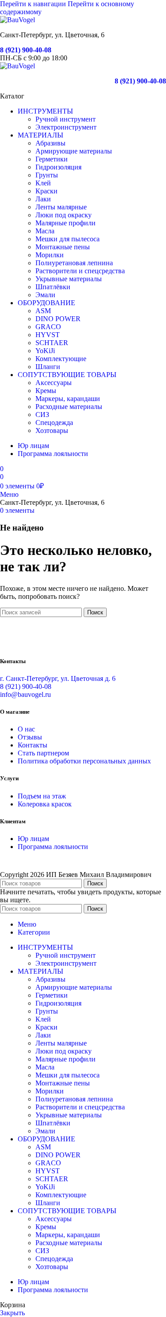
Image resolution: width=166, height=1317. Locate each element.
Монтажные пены (62, 247)
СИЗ (42, 414)
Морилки (49, 255)
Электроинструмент (66, 127)
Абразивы (50, 143)
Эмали (45, 295)
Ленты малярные (61, 207)
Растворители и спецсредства (80, 271)
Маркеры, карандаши (67, 398)
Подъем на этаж (42, 796)
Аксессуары (53, 382)
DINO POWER (58, 318)
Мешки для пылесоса (67, 239)
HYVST (47, 334)
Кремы (45, 390)
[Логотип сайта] (17, 20)
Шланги (47, 366)
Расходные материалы (68, 406)
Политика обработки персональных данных (84, 761)
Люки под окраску (63, 215)
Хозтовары (51, 430)
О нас (26, 729)
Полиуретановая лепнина (74, 263)
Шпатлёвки (52, 287)
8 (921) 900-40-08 (25, 50)
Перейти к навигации (34, 4)
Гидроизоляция (58, 167)
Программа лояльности (53, 846)
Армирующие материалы (73, 151)
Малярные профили (65, 223)
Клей (43, 183)
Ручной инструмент (65, 119)
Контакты (32, 745)
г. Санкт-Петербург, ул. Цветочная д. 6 (58, 678)
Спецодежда (54, 422)
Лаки (43, 199)
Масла (44, 231)
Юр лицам (33, 838)
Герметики (51, 159)
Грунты (46, 175)
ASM (43, 311)
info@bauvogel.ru (25, 694)
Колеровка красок (45, 804)
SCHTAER (51, 342)
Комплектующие (60, 358)
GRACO (48, 326)
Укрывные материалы (68, 279)
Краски (46, 191)
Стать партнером (43, 753)
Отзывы (30, 737)
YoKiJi (45, 350)
